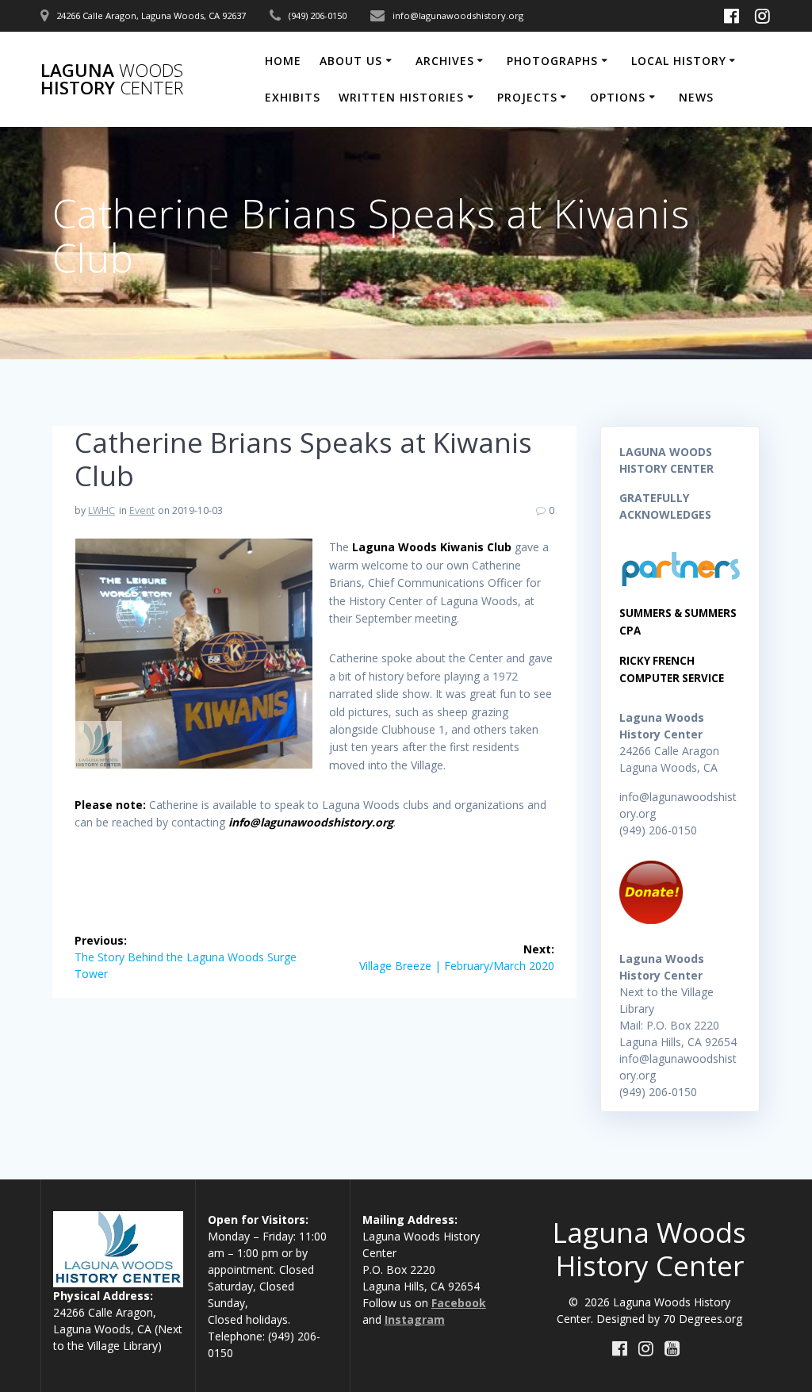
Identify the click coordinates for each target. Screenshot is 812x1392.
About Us (351, 60)
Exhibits (292, 97)
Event (142, 510)
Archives (445, 60)
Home (283, 60)
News (696, 97)
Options (617, 97)
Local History (678, 60)
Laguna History (111, 80)
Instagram (415, 1319)
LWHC (101, 510)
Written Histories (401, 97)
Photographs (552, 60)
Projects (527, 97)
